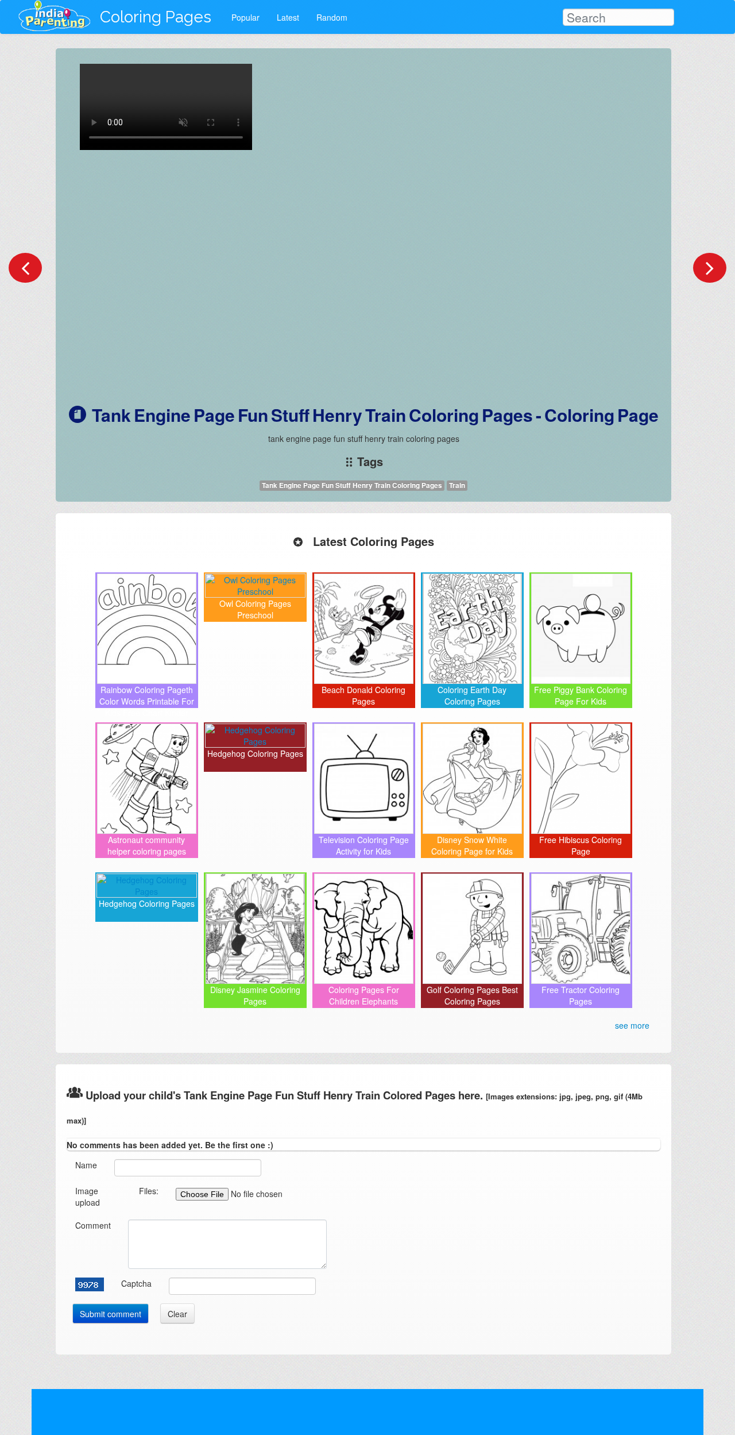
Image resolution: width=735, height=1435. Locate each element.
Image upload (87, 1196)
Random (331, 17)
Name (86, 1165)
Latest (288, 17)
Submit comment (110, 1313)
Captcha (136, 1283)
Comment (93, 1225)
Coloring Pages (155, 16)
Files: (148, 1191)
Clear (177, 1313)
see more (632, 1025)
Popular (245, 17)
